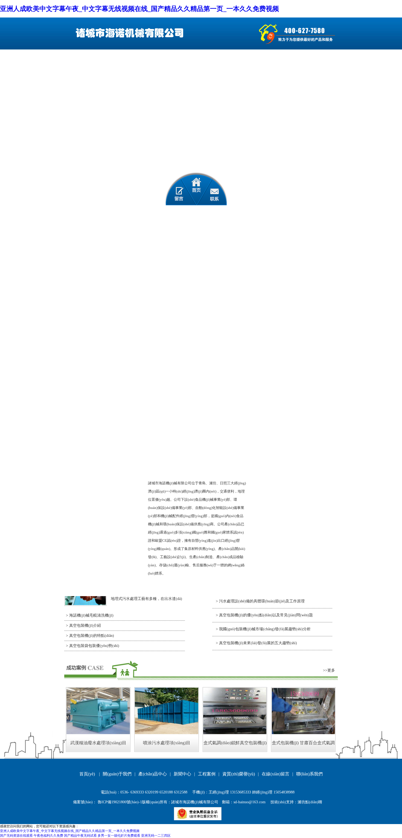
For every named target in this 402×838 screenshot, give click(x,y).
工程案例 (206, 774)
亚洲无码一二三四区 (156, 835)
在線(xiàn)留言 (275, 774)
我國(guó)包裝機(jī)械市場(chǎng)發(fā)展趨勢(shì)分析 (265, 629)
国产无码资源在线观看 (16, 835)
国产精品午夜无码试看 (80, 835)
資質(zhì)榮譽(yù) (238, 774)
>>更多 (329, 670)
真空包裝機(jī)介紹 (85, 625)
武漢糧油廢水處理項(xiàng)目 (98, 742)
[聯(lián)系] (216, 188)
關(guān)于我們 (117, 774)
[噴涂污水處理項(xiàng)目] (166, 733)
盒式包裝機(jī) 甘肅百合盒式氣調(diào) (303, 745)
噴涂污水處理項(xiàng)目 (166, 742)
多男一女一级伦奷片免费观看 (119, 835)
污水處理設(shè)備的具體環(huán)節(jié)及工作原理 (262, 601)
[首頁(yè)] (196, 188)
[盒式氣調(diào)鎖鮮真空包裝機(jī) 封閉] (235, 733)
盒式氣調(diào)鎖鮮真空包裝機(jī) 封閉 (235, 745)
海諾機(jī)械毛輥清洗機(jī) (91, 615)
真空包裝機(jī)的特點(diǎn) (91, 636)
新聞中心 (182, 774)
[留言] (175, 188)
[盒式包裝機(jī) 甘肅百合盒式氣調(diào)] (303, 733)
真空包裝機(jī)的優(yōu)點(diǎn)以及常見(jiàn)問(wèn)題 (266, 615)
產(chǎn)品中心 (152, 774)
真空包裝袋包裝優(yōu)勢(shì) (94, 646)
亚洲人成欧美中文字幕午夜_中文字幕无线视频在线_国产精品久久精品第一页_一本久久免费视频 (139, 8)
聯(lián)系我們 (309, 774)
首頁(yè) (87, 774)
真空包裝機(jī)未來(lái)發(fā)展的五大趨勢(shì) (258, 643)
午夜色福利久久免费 (48, 835)
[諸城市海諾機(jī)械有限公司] (128, 33)
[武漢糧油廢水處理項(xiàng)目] (98, 733)
